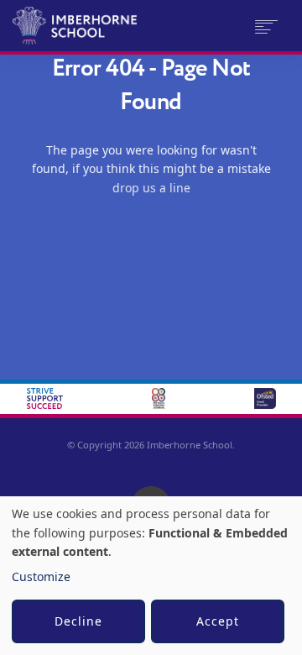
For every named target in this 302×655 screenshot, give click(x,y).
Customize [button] (41, 576)
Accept (217, 621)
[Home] (84, 26)
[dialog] (151, 575)
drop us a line (151, 188)
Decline (78, 621)
